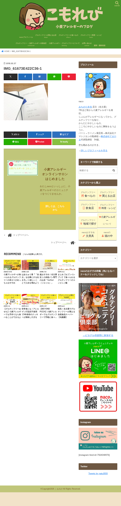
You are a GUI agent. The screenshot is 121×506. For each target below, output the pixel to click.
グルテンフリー (88, 194)
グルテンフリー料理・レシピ (91, 36)
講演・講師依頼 (99, 45)
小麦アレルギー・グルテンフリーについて (64, 44)
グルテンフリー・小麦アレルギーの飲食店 (31, 44)
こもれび (58, 489)
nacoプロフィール (26, 37)
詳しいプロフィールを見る (94, 150)
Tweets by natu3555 (98, 473)
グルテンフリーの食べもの (68, 36)
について (108, 220)
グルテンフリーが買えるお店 (45, 36)
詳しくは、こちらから (55, 208)
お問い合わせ (87, 44)
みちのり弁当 (85, 107)
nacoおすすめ (88, 234)
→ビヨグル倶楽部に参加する (98, 335)
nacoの (108, 234)
